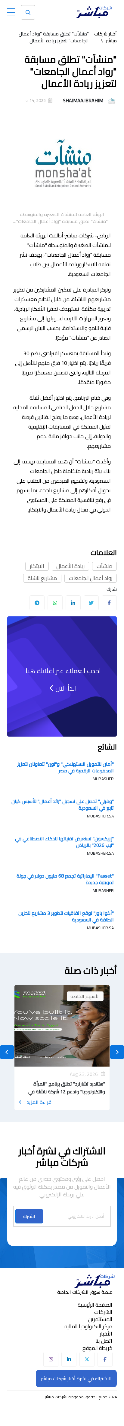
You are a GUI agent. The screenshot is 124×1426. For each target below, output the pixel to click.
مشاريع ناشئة (42, 578)
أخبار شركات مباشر (105, 37)
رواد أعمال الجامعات (90, 578)
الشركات (103, 1312)
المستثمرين (100, 1319)
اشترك (29, 1216)
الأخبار (106, 1333)
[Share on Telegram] (37, 603)
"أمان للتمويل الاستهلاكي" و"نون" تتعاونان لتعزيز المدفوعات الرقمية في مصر (65, 767)
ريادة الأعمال (70, 566)
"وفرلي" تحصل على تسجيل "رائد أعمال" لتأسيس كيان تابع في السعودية (62, 804)
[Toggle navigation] (11, 10)
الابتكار (37, 566)
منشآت (104, 566)
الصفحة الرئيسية (95, 1304)
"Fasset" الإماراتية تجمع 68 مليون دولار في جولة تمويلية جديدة (65, 879)
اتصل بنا (103, 1341)
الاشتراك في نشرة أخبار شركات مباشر (76, 1378)
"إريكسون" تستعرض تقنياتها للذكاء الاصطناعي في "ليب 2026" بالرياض (64, 841)
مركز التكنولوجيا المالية (88, 1326)
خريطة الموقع (97, 1348)
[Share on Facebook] (109, 603)
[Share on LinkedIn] (73, 603)
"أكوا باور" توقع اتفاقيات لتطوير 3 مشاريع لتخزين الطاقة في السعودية (66, 916)
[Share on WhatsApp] (55, 603)
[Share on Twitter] (91, 603)
